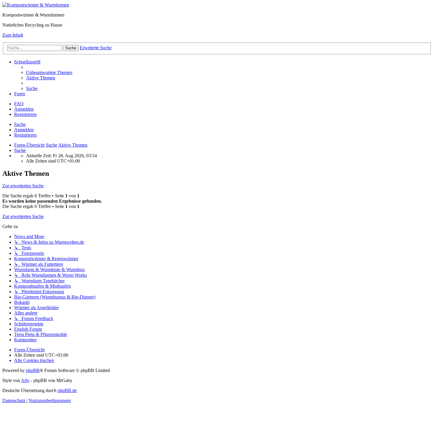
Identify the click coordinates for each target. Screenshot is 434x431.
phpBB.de (67, 390)
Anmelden (24, 129)
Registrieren (25, 134)
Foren (19, 93)
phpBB (33, 370)
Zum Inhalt (12, 34)
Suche (20, 124)
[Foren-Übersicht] (35, 4)
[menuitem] (49, 72)
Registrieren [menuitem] (25, 114)
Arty (25, 380)
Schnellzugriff (27, 61)
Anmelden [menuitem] (24, 109)
